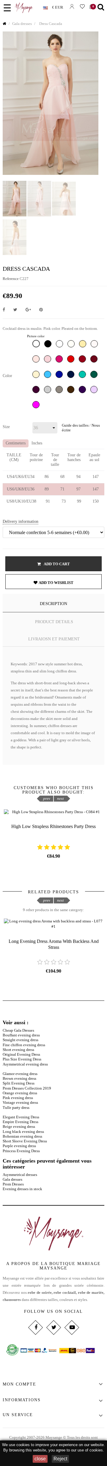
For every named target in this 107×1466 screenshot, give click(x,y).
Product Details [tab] (54, 622)
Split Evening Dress (18, 1083)
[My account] (71, 6)
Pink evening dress (18, 1097)
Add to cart (56, 564)
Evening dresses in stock (22, 1189)
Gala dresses (12, 1179)
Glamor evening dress (20, 1073)
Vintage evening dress (20, 1102)
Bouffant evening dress (21, 1035)
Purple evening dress (19, 1146)
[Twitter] (53, 1327)
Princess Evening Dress (21, 1151)
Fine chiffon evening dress (24, 1045)
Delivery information (20, 521)
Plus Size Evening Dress (22, 1059)
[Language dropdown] (47, 6)
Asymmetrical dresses (20, 1174)
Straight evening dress (20, 1040)
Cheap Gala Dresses (18, 1030)
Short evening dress (18, 1049)
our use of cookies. (87, 1450)
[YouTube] (71, 1327)
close (40, 1458)
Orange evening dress (20, 1093)
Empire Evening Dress (20, 1122)
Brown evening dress (19, 1078)
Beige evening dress (19, 1126)
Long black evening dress (23, 1131)
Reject (60, 1458)
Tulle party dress (16, 1107)
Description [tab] (53, 603)
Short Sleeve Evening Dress (25, 1141)
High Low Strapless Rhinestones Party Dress (53, 826)
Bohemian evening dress (22, 1136)
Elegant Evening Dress (21, 1117)
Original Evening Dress (21, 1054)
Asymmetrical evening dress (25, 1064)
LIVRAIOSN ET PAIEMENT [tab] (54, 639)
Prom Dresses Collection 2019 (27, 1088)
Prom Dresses (13, 1184)
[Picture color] (36, 345)
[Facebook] (35, 1327)
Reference (11, 278)
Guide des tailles (75, 425)
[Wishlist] (82, 6)
